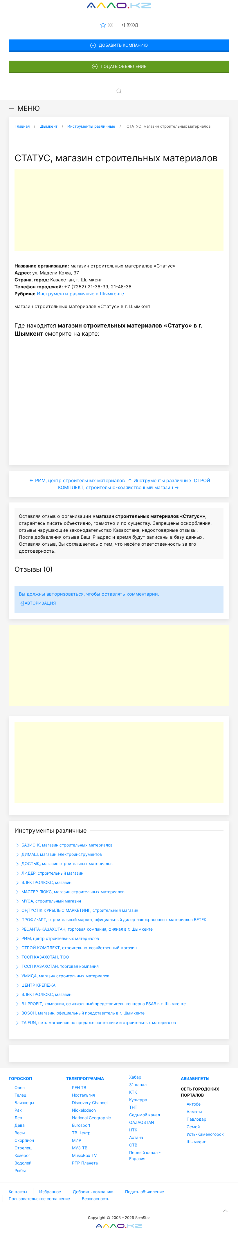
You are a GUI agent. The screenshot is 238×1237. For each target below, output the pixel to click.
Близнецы (24, 1102)
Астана (136, 1137)
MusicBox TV (84, 1155)
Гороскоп (20, 1078)
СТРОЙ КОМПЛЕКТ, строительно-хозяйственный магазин (78, 947)
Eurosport (81, 1125)
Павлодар (196, 1119)
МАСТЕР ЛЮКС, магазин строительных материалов (72, 891)
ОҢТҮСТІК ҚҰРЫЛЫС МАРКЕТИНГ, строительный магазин (79, 910)
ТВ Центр (81, 1132)
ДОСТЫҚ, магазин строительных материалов (66, 863)
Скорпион (24, 1140)
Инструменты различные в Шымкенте (80, 293)
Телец (20, 1095)
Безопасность (95, 1198)
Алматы (194, 1111)
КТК (133, 1092)
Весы (20, 1132)
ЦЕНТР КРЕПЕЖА (37, 985)
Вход (131, 24)
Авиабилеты (195, 1078)
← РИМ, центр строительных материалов (77, 480)
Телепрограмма (85, 1078)
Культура (138, 1099)
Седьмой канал (144, 1114)
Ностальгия (83, 1095)
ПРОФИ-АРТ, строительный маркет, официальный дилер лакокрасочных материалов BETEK (113, 919)
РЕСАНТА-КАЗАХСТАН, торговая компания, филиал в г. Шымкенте (86, 929)
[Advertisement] (119, 210)
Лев (18, 1117)
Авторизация (40, 603)
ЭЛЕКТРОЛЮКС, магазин (45, 882)
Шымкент (196, 1141)
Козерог (22, 1155)
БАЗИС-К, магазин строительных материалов (66, 844)
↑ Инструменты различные (159, 480)
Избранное (50, 1191)
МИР (76, 1140)
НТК (133, 1129)
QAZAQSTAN (141, 1122)
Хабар (135, 1077)
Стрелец (23, 1147)
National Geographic (91, 1117)
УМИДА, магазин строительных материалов (64, 975)
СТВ (133, 1144)
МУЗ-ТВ (79, 1147)
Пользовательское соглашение (39, 1198)
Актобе (194, 1104)
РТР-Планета (85, 1162)
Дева (20, 1125)
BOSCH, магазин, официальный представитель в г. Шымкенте (82, 1012)
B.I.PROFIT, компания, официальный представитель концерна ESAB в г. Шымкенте (103, 1003)
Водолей (23, 1162)
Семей (193, 1126)
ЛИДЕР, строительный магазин (51, 873)
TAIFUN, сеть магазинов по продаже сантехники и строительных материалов (98, 1022)
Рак (18, 1110)
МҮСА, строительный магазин (50, 900)
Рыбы (20, 1170)
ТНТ (133, 1107)
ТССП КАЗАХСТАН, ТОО (44, 956)
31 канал (138, 1084)
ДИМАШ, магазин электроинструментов (61, 854)
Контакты (18, 1191)
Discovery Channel (89, 1102)
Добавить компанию (123, 45)
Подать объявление (123, 66)
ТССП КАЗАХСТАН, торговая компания (59, 966)
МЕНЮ (28, 108)
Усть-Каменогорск (205, 1134)
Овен (20, 1087)
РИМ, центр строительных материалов (59, 938)
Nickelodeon (84, 1110)
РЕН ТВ (79, 1087)
